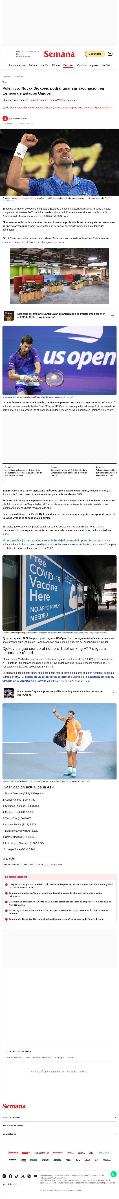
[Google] (4, 1176)
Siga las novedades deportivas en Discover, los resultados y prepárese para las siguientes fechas (59, 107)
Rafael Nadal (55, 864)
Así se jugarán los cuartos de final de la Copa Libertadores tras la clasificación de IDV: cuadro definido (23, 473)
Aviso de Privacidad (14, 1184)
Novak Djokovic (11, 864)
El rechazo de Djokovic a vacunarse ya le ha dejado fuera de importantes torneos (53, 540)
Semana (6, 76)
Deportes (18, 76)
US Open (28, 864)
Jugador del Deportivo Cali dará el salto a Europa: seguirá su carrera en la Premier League (69, 473)
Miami (41, 864)
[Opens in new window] (10, 1176)
